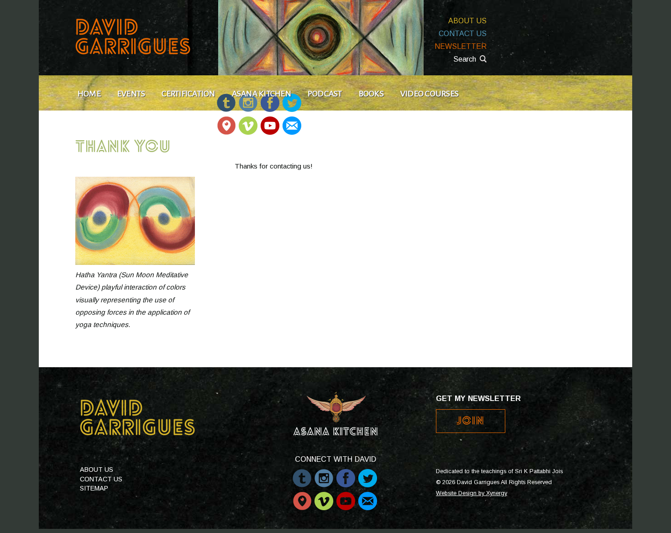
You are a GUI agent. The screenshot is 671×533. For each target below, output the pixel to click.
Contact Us (463, 33)
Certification (188, 93)
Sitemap (94, 488)
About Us (467, 21)
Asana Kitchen (261, 93)
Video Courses (429, 93)
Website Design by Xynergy (471, 493)
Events (131, 93)
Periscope (226, 121)
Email (291, 121)
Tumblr (302, 473)
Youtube (270, 121)
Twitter (367, 473)
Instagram (324, 473)
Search (464, 59)
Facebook (345, 473)
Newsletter (461, 46)
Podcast (325, 93)
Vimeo (248, 121)
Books (371, 93)
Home (89, 93)
